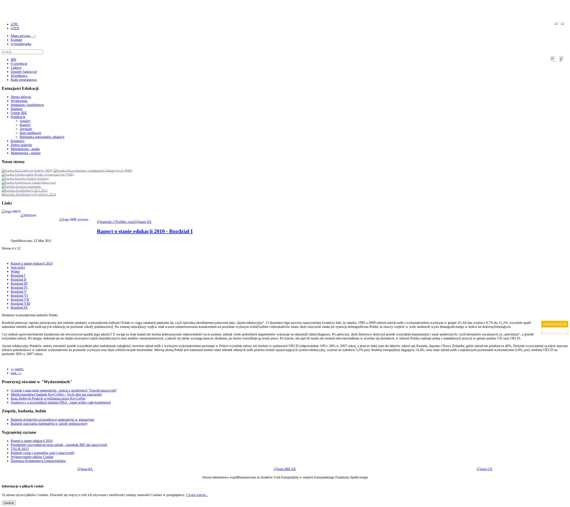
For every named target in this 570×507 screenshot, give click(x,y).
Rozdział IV (19, 287)
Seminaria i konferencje (27, 105)
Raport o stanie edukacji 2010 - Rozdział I (145, 231)
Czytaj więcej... (197, 495)
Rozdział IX (19, 307)
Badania (16, 109)
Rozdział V (19, 291)
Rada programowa (24, 80)
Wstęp (15, 271)
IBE (13, 59)
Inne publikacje (30, 133)
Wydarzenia (19, 101)
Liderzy (16, 68)
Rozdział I (18, 275)
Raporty (25, 125)
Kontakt (16, 40)
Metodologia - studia (25, 149)
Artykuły (26, 129)
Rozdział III (19, 283)
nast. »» (16, 373)
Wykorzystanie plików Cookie (32, 457)
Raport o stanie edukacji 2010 (32, 263)
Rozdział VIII (20, 303)
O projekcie (19, 63)
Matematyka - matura (26, 153)
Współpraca (19, 76)
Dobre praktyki (21, 145)
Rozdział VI (19, 295)
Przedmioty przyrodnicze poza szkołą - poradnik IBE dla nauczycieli (59, 445)
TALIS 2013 (20, 449)
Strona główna (21, 97)
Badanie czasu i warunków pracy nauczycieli (42, 453)
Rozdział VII (20, 299)
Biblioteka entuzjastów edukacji (42, 137)
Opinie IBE (19, 113)
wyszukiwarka (21, 44)
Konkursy (18, 141)
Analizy (25, 121)
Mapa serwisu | (23, 36)
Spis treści (18, 267)
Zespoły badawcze (24, 72)
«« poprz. (17, 369)
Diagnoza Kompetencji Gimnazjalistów (38, 461)
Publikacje (18, 117)
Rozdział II (18, 279)
